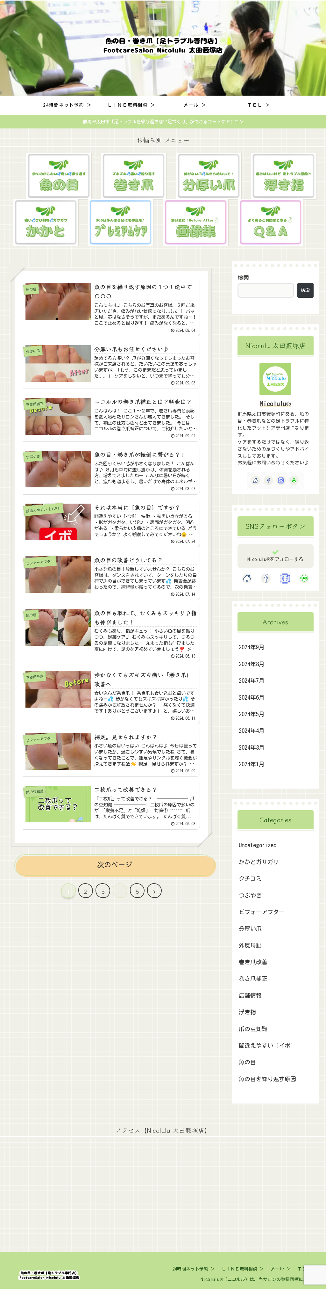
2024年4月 (252, 730)
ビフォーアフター (262, 912)
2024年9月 (252, 647)
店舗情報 (250, 995)
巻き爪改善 (253, 962)
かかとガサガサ (259, 862)
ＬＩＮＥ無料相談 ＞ (243, 1269)
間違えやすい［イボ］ (267, 1045)
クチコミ (250, 878)
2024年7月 (252, 680)
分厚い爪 (250, 928)
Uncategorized (257, 845)
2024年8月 (252, 664)
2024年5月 (252, 714)
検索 (243, 277)
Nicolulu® (275, 404)
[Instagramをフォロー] (281, 480)
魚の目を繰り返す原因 (267, 1079)
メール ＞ (281, 1269)
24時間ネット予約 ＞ (194, 1269)
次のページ (114, 864)
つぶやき (250, 895)
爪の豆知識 (253, 1029)
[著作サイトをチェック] (255, 480)
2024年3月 (252, 747)
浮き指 (247, 1012)
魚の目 (247, 1062)
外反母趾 (250, 945)
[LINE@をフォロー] (294, 480)
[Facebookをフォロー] (268, 480)
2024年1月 (252, 764)
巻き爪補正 (253, 978)
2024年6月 (252, 697)
